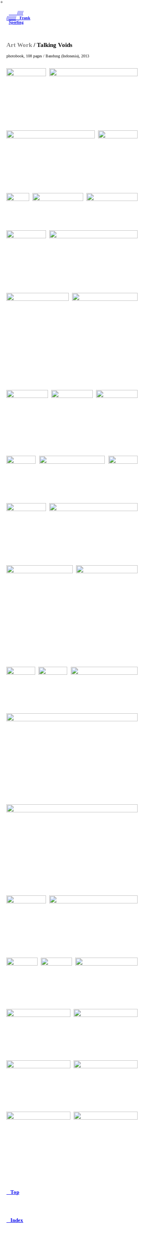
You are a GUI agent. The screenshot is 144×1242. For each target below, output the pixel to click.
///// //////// (14, 15)
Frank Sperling (19, 20)
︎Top (12, 1192)
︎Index (14, 1220)
